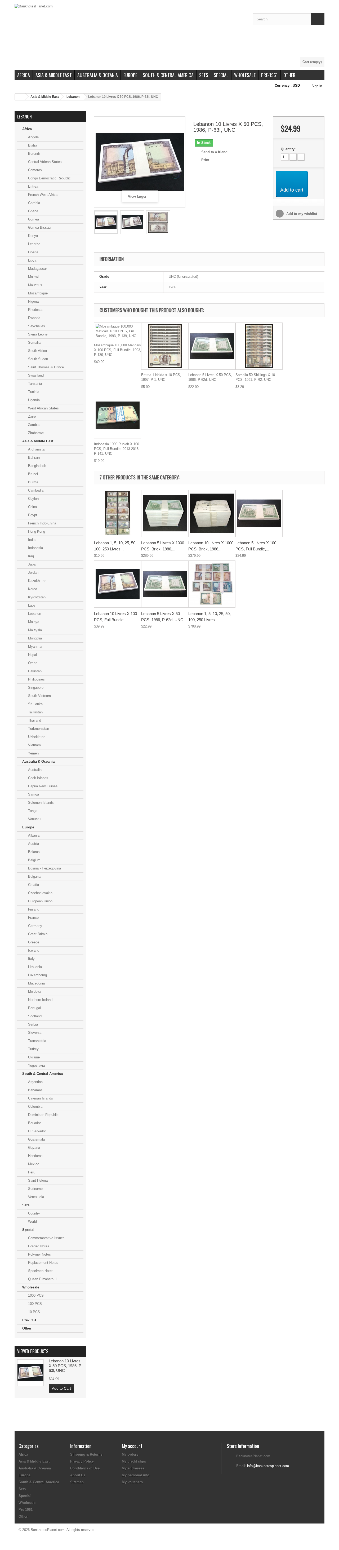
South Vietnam (39, 696)
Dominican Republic (43, 1115)
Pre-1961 (269, 75)
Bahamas (35, 1090)
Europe (130, 75)
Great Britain (37, 934)
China (32, 507)
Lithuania (34, 967)
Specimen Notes (40, 1271)
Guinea (33, 219)
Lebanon (72, 97)
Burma (32, 482)
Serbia (32, 1024)
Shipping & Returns (86, 1454)
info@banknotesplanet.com (268, 1466)
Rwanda (33, 318)
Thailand (34, 720)
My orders (130, 1454)
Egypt (32, 515)
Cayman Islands (40, 1098)
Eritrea (32, 186)
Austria (33, 844)
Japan (32, 564)
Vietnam (34, 745)
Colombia (34, 1107)
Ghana (32, 211)
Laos (31, 605)
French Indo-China (41, 523)
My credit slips (134, 1461)
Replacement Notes (42, 1263)
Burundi (33, 154)
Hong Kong (36, 531)
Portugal (34, 1008)
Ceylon (33, 499)
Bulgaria (34, 876)
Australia (34, 770)
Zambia (33, 425)
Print (205, 160)
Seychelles (36, 326)
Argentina (35, 1082)
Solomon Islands (40, 803)
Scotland (34, 1016)
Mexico (33, 1164)
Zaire (31, 416)
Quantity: (288, 149)
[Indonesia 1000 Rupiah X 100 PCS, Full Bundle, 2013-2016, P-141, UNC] (117, 415)
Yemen (33, 753)
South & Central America (168, 75)
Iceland (33, 950)
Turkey (33, 1049)
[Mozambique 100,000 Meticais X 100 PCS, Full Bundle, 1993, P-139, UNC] (117, 331)
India (31, 540)
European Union (39, 901)
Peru (31, 1172)
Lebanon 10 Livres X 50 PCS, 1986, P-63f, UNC (66, 1366)
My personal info (135, 1475)
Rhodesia (34, 310)
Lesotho (33, 244)
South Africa (37, 351)
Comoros (34, 170)
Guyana (33, 1148)
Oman (32, 663)
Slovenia (34, 1033)
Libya (31, 260)
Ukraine (33, 1057)
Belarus (33, 852)
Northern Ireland (39, 1000)
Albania (33, 835)
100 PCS (34, 1304)
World (32, 1222)
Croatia (33, 885)
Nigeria (33, 301)
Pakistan (34, 671)
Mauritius (34, 285)
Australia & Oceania (97, 75)
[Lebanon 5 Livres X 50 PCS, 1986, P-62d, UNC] (211, 346)
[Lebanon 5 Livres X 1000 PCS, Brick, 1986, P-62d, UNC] (164, 513)
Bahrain (33, 458)
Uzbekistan (36, 737)
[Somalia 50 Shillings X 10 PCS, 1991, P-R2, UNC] (259, 346)
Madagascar (37, 269)
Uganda (33, 400)
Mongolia (34, 638)
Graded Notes (38, 1246)
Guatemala (36, 1139)
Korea (32, 589)
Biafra (32, 145)
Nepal (32, 655)
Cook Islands (37, 778)
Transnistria (36, 1041)
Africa (23, 75)
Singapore (35, 688)
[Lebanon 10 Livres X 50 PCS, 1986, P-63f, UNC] (106, 222)
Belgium (34, 860)
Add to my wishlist (301, 214)
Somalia (34, 343)
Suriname (35, 1189)
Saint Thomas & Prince (45, 367)
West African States (43, 408)
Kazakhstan (36, 581)
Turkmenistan (38, 729)
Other (289, 75)
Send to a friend (214, 152)
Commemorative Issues (46, 1238)
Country (33, 1213)
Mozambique (37, 293)
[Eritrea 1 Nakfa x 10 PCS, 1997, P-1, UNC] (164, 346)
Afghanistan (36, 449)
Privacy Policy (82, 1461)
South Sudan (37, 359)
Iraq (30, 556)
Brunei (32, 474)
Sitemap (77, 1482)
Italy (31, 959)
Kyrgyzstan (36, 597)
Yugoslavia (36, 1065)
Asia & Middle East (53, 75)
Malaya (33, 622)
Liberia (32, 252)
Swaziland (35, 375)
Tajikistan (35, 712)
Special (221, 75)
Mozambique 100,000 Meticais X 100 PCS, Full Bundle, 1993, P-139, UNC (117, 350)
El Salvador (36, 1131)
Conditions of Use (85, 1468)
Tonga (32, 811)
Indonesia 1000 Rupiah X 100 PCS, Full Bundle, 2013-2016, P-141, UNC (117, 449)
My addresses (133, 1468)
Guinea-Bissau (39, 227)
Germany (34, 926)
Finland (33, 909)
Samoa (33, 794)
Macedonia (36, 983)
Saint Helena (37, 1180)
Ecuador (34, 1123)
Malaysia (34, 630)
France (33, 918)
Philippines (36, 679)
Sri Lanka (35, 704)
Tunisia (33, 392)
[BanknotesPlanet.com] (130, 30)
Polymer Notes (39, 1254)
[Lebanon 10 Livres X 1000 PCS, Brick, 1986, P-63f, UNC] (211, 513)
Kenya (32, 236)
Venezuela (35, 1197)
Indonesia (35, 548)
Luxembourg (37, 975)
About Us (77, 1475)
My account (132, 1445)
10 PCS (33, 1312)
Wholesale (245, 75)
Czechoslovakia (39, 893)
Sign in (316, 86)
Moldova (34, 991)
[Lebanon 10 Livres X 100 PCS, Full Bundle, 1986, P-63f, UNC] (117, 584)
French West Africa (42, 195)
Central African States (44, 162)
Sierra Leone (37, 334)
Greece (33, 942)
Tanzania (34, 384)
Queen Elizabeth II (42, 1279)
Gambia (33, 203)
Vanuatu (34, 819)
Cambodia (35, 490)
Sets (203, 75)
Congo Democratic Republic (49, 178)
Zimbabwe (35, 433)
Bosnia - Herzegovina (44, 868)
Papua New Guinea (42, 786)
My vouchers (132, 1482)
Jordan (32, 573)
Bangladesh (36, 466)
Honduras (35, 1156)
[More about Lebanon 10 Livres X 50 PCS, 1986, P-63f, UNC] (30, 1372)
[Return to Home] (20, 97)
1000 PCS (35, 1295)
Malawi (33, 277)
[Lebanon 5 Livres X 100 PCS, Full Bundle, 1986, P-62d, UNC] (259, 513)
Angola (33, 137)
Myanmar (34, 646)
